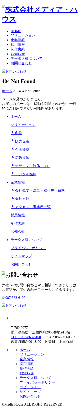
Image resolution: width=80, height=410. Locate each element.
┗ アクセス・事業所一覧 (31, 207)
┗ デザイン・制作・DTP (30, 166)
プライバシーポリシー (28, 248)
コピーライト (30, 387)
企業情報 (18, 40)
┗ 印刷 (16, 133)
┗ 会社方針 (20, 199)
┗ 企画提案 (20, 149)
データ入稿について (27, 58)
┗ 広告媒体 (20, 158)
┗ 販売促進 (20, 141)
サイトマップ (21, 256)
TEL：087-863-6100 (26, 337)
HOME (16, 31)
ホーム (7, 91)
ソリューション (23, 35)
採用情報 (18, 44)
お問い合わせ (21, 63)
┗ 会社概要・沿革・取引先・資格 (38, 190)
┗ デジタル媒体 (23, 174)
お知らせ (18, 54)
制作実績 (18, 49)
